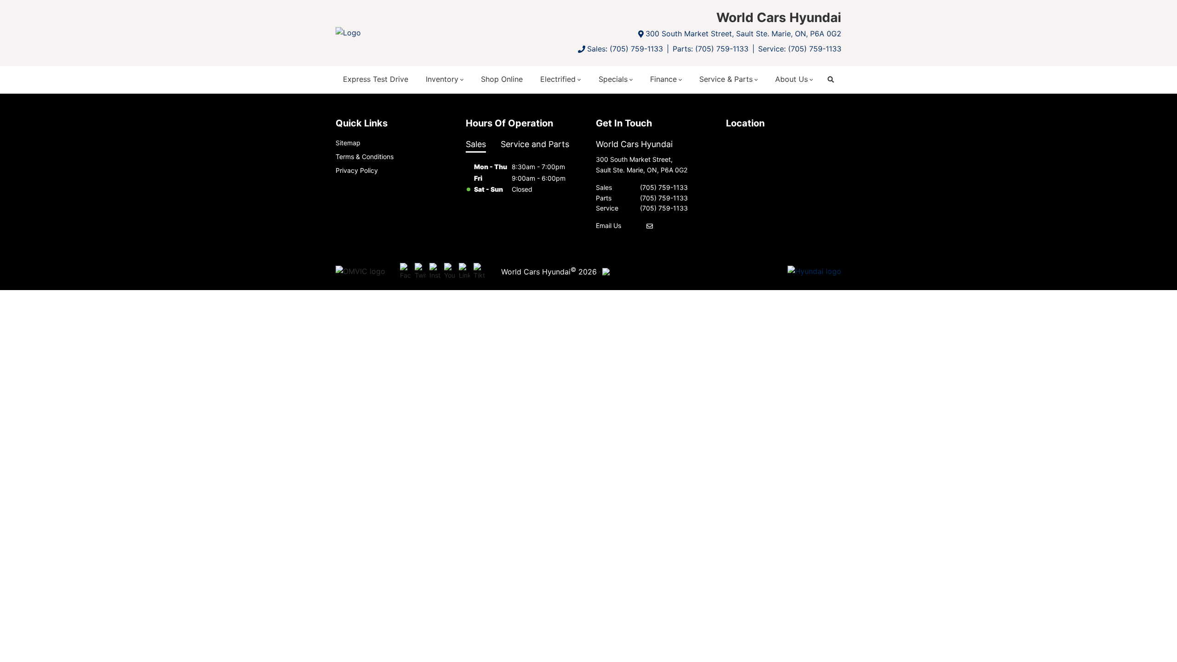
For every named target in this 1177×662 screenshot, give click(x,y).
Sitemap (348, 143)
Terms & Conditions (365, 156)
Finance (663, 79)
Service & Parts (726, 79)
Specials (613, 79)
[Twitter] (420, 271)
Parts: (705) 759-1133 (710, 48)
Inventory (442, 79)
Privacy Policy (357, 170)
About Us (791, 79)
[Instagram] (434, 271)
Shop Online (502, 79)
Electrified (558, 79)
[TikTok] (479, 271)
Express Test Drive (375, 79)
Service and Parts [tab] (535, 144)
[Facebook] (405, 271)
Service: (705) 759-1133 (799, 48)
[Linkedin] (464, 271)
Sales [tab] (476, 144)
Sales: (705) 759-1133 (625, 48)
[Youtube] (449, 271)
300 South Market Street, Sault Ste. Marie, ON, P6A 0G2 (743, 33)
